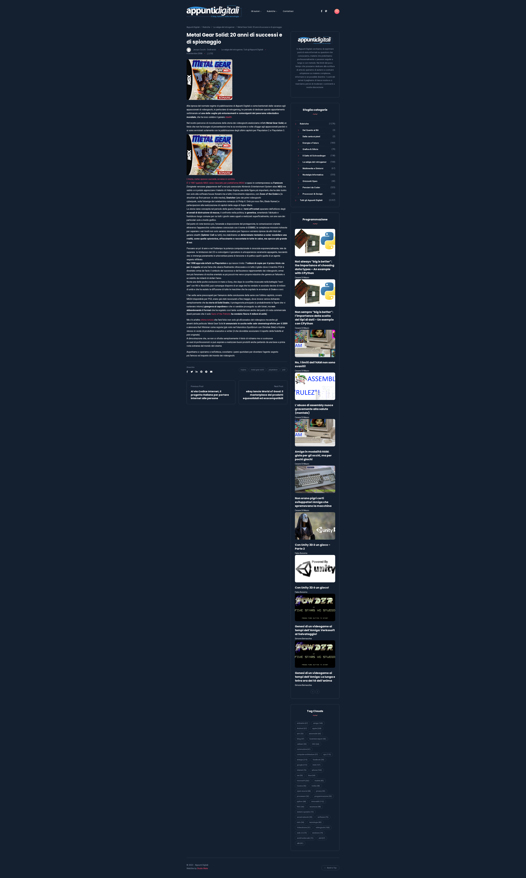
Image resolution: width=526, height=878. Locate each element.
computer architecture (307, 754)
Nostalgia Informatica (313, 175)
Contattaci (288, 11)
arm (300, 734)
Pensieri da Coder (311, 187)
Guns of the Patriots (221, 314)
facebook (318, 760)
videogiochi (323, 827)
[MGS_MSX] (237, 154)
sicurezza (315, 807)
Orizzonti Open (310, 181)
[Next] (317, 692)
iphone (317, 770)
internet (301, 770)
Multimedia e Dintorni (313, 168)
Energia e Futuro (311, 143)
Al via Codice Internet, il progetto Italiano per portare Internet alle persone (210, 395)
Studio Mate (202, 868)
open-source (304, 791)
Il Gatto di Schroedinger (314, 155)
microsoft (303, 781)
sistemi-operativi (305, 812)
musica (301, 786)
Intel (316, 765)
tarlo (300, 822)
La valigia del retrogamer (232, 50)
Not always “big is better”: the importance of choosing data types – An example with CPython (314, 267)
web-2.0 (302, 833)
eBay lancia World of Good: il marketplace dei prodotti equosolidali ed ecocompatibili (263, 395)
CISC (315, 744)
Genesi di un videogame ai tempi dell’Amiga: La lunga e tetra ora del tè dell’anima (315, 677)
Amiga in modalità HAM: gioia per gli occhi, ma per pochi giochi (313, 455)
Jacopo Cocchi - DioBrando (204, 50)
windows (317, 833)
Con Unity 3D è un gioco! (312, 587)
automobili (315, 734)
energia (302, 760)
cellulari (302, 744)
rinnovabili (317, 801)
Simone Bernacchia (303, 638)
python (301, 801)
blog (300, 739)
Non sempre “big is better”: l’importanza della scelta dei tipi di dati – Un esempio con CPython (314, 317)
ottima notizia (207, 320)
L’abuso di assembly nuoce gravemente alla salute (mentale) (314, 409)
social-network (304, 817)
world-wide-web (305, 838)
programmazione (323, 796)
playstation (273, 370)
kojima (243, 370)
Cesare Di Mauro (302, 277)
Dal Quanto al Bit (310, 130)
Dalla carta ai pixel (311, 136)
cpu (327, 754)
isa (300, 775)
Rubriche (271, 11)
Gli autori (255, 11)
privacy (320, 791)
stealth (228, 117)
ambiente (302, 723)
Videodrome (303, 827)
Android (302, 728)
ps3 (283, 370)
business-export (318, 739)
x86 (300, 843)
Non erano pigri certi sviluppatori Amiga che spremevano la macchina (313, 502)
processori (303, 796)
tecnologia (315, 822)
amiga (318, 723)
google (302, 765)
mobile (319, 781)
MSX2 (242, 183)
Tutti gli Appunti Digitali (253, 50)
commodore (303, 749)
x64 (322, 838)
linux (311, 775)
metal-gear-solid (257, 370)
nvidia (316, 786)
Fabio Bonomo (301, 553)
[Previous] (313, 692)
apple (316, 728)
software (323, 817)
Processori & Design (313, 194)
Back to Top (332, 868)
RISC (300, 807)
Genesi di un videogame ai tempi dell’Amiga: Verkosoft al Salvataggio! (315, 630)
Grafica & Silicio (310, 149)
